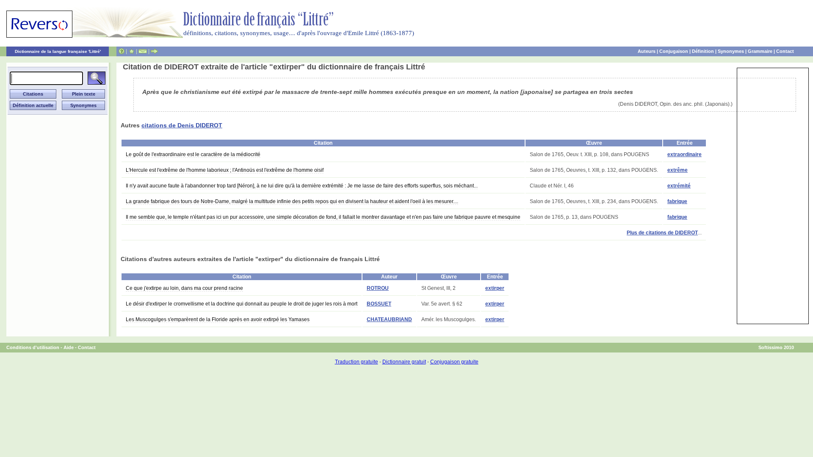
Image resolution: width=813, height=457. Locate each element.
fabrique (677, 201)
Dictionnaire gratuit (404, 362)
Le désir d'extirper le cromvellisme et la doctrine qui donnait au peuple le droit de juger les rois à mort (241, 304)
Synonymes (731, 51)
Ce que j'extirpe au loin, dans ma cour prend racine (184, 288)
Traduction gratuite (356, 362)
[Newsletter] (142, 51)
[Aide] (121, 51)
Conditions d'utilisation (32, 347)
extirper (494, 288)
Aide (69, 347)
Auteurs (646, 51)
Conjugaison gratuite (454, 362)
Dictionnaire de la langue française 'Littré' (58, 51)
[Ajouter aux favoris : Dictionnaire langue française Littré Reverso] (131, 51)
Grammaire (760, 51)
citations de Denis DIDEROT (181, 125)
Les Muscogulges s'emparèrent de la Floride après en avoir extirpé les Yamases (218, 319)
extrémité (679, 186)
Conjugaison (673, 51)
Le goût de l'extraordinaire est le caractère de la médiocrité (193, 154)
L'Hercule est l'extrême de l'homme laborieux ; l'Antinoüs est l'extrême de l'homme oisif (225, 170)
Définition (703, 51)
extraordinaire (684, 154)
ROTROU (378, 288)
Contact (785, 51)
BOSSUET (379, 304)
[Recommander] (154, 51)
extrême (677, 170)
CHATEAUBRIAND (389, 319)
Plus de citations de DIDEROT (662, 233)
